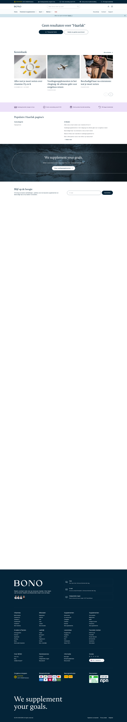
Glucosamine (92, 615)
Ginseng (16, 639)
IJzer (40, 621)
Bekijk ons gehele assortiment (76, 32)
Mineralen (42, 612)
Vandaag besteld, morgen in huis (47, 1)
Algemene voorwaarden (92, 717)
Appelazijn (16, 636)
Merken (48, 12)
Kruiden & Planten (20, 630)
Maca (15, 641)
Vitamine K (16, 623)
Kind (65, 639)
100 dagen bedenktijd (108, 1)
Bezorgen (66, 656)
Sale (56, 12)
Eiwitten (66, 623)
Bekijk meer (69, 139)
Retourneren (67, 660)
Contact (103, 12)
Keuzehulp (96, 12)
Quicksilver (91, 641)
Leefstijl (41, 630)
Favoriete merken (95, 630)
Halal (40, 636)
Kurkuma (16, 634)
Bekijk (70, 15)
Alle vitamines (17, 625)
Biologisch (41, 634)
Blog (15, 658)
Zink (40, 619)
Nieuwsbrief (42, 660)
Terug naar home (52, 32)
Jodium (41, 623)
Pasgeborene (67, 632)
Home (15, 12)
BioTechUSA (92, 639)
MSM (90, 619)
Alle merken (92, 643)
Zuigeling (66, 634)
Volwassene (67, 641)
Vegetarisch (42, 639)
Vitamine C (16, 619)
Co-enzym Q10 (67, 617)
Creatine (66, 621)
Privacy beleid (103, 717)
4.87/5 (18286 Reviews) (27, 1)
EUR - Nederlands (96, 660)
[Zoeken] (78, 6)
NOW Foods (92, 632)
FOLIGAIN (91, 634)
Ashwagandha (17, 632)
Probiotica (91, 623)
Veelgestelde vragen (44, 658)
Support (110, 12)
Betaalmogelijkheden (69, 658)
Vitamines (17, 612)
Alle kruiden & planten (19, 643)
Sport (40, 12)
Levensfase (68, 630)
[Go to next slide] (111, 94)
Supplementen (69, 612)
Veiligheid (110, 717)
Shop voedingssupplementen (62, 168)
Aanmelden (107, 192)
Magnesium (42, 615)
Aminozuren (67, 615)
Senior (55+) (67, 643)
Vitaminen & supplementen (27, 12)
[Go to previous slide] (106, 94)
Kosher (40, 641)
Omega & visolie (93, 621)
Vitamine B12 (17, 621)
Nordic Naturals (93, 636)
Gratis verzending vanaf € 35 (68, 1)
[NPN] (104, 679)
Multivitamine (17, 615)
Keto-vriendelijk (43, 643)
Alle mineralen (42, 625)
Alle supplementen (68, 625)
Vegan (40, 632)
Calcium (41, 617)
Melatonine (91, 617)
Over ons (16, 656)
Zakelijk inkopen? (18, 660)
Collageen (66, 619)
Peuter (65, 636)
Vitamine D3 (17, 617)
